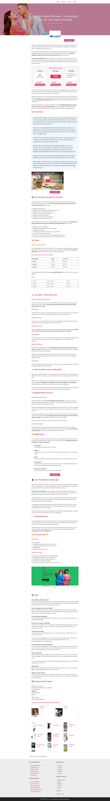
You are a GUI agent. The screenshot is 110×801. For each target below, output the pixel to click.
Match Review (40, 725)
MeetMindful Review (72, 745)
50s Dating (59, 771)
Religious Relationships (35, 791)
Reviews (63, 1)
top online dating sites (42, 106)
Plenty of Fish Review (40, 735)
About (74, 1)
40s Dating (59, 769)
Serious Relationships (35, 785)
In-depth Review (39, 84)
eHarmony (40, 71)
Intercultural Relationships (36, 789)
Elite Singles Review (34, 773)
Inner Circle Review (55, 745)
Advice (69, 1)
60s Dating (59, 773)
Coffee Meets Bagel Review (56, 735)
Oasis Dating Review (72, 725)
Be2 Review (71, 735)
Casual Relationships (34, 781)
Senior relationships (34, 783)
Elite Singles (71, 71)
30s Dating (59, 767)
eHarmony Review (34, 771)
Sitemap (59, 787)
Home (36, 756)
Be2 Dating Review (34, 767)
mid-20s (61, 407)
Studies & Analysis (61, 779)
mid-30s (67, 407)
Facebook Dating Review (40, 745)
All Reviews (59, 783)
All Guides (59, 785)
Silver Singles (55, 71)
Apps (58, 1)
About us (59, 781)
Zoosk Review (56, 725)
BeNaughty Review (34, 769)
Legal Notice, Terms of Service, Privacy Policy (60, 799)
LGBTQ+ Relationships (35, 787)
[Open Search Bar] (79, 1)
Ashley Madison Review (35, 765)
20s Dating (59, 765)
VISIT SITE (69, 40)
